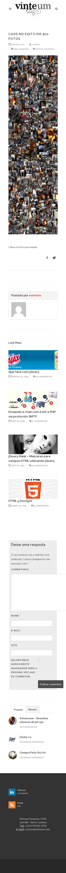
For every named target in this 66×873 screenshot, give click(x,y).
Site (14, 645)
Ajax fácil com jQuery (23, 372)
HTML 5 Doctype (20, 501)
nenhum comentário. (45, 49)
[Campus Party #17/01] (12, 755)
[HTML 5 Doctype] (33, 488)
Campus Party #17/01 (33, 752)
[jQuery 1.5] (12, 739)
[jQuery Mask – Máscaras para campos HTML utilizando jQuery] (33, 444)
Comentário (20, 569)
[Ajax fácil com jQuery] (33, 359)
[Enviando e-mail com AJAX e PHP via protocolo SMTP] (33, 399)
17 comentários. (40, 421)
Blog (16, 49)
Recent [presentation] (33, 709)
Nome (16, 615)
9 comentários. (41, 505)
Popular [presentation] (18, 709)
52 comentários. (40, 465)
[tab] (18, 709)
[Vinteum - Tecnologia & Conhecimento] (33, 8)
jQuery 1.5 (25, 737)
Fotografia (24, 49)
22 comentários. (44, 376)
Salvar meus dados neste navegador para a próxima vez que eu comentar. (24, 668)
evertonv (36, 44)
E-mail (16, 630)
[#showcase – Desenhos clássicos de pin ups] (12, 721)
